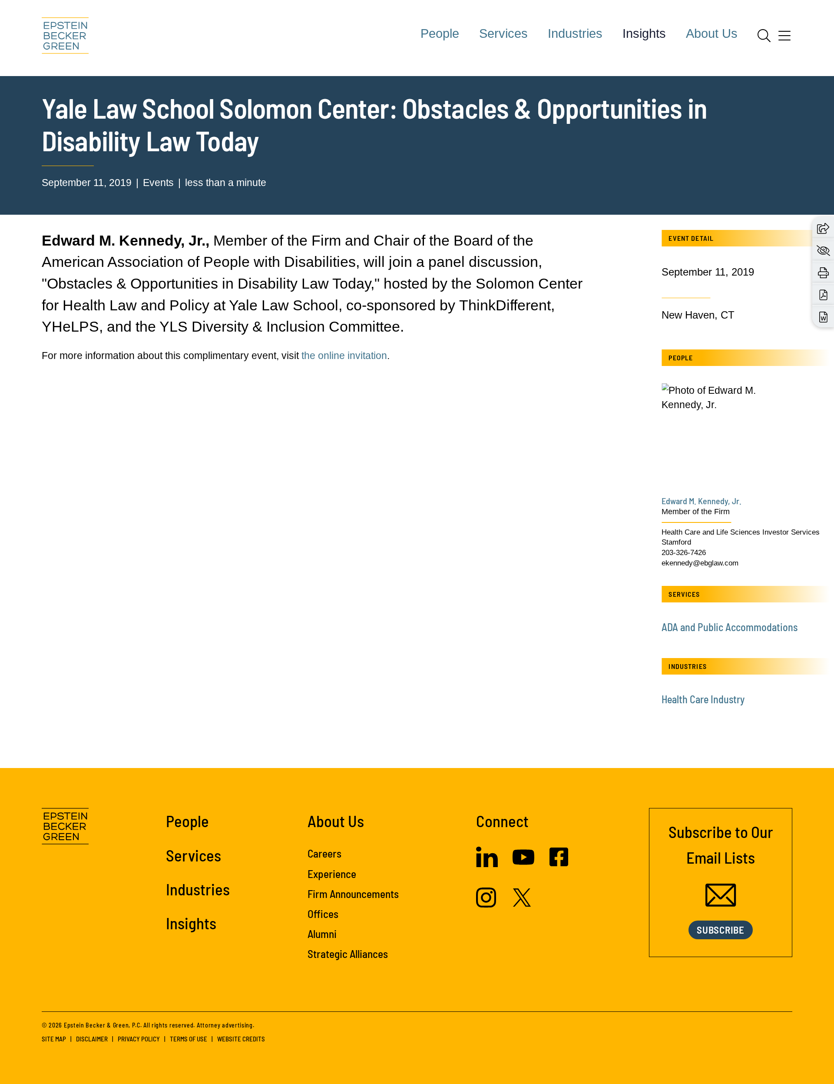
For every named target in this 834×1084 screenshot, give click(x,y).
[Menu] (784, 38)
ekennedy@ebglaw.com (700, 563)
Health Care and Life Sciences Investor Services (741, 532)
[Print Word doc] (823, 316)
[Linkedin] (487, 863)
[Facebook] (558, 862)
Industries (575, 33)
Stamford (676, 542)
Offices (323, 913)
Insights (644, 33)
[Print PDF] (823, 294)
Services (503, 33)
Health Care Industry (703, 699)
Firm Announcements (353, 893)
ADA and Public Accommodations (730, 627)
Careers (324, 853)
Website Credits (241, 1039)
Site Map (54, 1039)
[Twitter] (522, 903)
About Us (712, 33)
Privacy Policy (139, 1039)
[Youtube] (523, 864)
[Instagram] (487, 904)
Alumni (322, 933)
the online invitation (344, 355)
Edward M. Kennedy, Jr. (701, 500)
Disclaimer (92, 1039)
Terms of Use (188, 1039)
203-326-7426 (684, 553)
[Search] (764, 35)
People (439, 33)
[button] (823, 227)
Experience (332, 873)
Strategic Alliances (348, 953)
